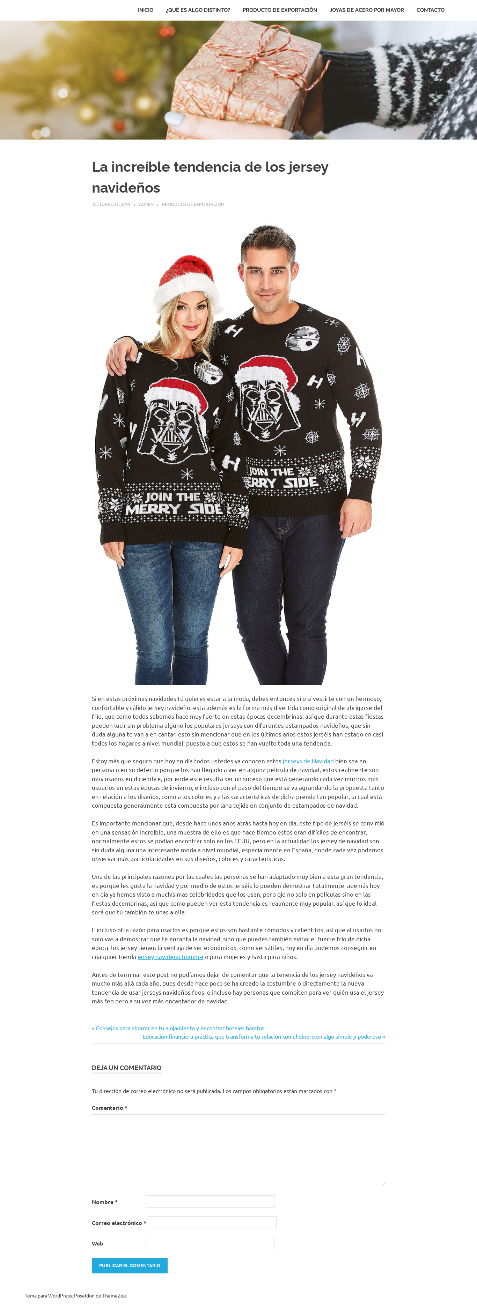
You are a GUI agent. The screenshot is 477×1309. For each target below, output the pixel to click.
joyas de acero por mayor (367, 10)
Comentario (109, 1107)
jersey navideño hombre (171, 956)
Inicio (145, 10)
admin (146, 204)
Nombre (105, 1201)
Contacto (431, 10)
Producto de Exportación (280, 10)
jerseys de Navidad (308, 760)
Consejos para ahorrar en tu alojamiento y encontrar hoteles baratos (179, 1027)
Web (97, 1243)
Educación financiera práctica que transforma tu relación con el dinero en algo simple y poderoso (261, 1036)
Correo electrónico (119, 1222)
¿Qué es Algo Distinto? (198, 10)
